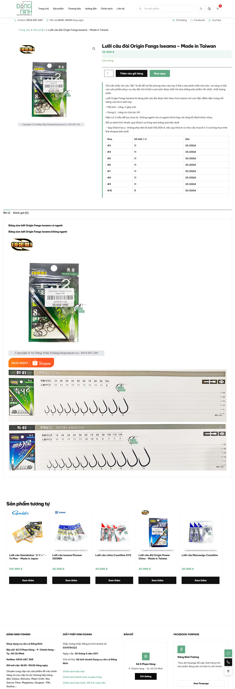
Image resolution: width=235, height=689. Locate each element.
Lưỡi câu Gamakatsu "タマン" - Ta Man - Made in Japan (27, 557)
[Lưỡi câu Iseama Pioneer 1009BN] (71, 530)
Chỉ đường (145, 676)
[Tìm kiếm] (200, 8)
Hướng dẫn (91, 8)
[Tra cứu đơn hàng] (209, 8)
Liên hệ (121, 8)
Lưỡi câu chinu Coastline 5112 (113, 555)
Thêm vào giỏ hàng (131, 73)
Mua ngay (160, 73)
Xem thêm (28, 580)
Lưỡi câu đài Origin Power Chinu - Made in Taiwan (154, 557)
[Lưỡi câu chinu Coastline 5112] (114, 530)
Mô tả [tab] (6, 213)
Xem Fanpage (201, 683)
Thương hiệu (74, 8)
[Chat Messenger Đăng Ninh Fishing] (228, 653)
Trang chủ (43, 8)
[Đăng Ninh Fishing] (24, 8)
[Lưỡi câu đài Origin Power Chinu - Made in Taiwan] (157, 530)
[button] (94, 49)
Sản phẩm (58, 8)
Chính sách (107, 8)
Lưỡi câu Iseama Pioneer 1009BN (67, 557)
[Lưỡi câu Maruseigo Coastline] (200, 530)
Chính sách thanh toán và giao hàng (82, 677)
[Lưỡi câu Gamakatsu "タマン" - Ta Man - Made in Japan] (28, 530)
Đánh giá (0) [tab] (21, 213)
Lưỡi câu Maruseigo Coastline (200, 555)
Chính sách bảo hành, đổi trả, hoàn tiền (84, 682)
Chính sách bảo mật (74, 671)
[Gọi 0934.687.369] (228, 662)
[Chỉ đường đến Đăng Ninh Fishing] (228, 671)
